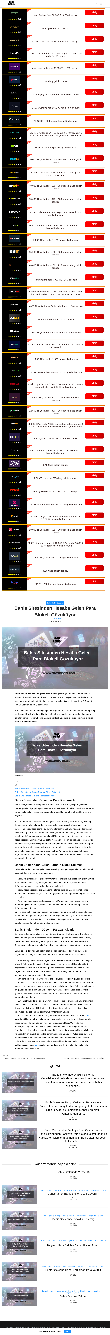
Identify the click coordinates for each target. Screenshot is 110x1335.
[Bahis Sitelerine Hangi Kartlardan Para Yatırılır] (19, 1110)
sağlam (103, 1190)
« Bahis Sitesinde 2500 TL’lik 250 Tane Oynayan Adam (24, 1058)
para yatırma (99, 1240)
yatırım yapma (73, 1242)
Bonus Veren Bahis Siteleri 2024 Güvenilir (73, 1193)
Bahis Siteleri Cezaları (55, 603)
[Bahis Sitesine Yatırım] (19, 1296)
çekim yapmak (62, 1291)
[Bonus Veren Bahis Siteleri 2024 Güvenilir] (19, 1194)
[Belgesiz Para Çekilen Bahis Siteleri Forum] (19, 1245)
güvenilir (73, 1190)
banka (43, 1266)
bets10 (50, 1266)
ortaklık (71, 1215)
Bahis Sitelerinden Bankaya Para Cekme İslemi (73, 1130)
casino (88, 1015)
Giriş (94, 12)
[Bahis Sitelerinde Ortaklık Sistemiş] (19, 1082)
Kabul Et (67, 1331)
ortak (64, 1215)
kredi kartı (71, 1266)
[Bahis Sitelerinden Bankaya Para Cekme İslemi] (19, 1138)
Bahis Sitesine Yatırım (73, 1296)
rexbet (102, 1266)
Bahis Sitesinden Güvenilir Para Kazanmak (34, 788)
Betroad (41, 1190)
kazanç (57, 1215)
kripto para (81, 1266)
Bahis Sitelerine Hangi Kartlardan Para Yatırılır (73, 1102)
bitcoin (58, 1266)
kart (64, 1266)
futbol (66, 1190)
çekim (52, 1291)
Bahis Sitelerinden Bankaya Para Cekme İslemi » (85, 1058)
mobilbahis (95, 1190)
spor (101, 1215)
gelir (50, 1215)
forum (80, 1240)
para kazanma (81, 1215)
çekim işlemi (62, 1240)
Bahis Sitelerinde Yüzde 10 (73, 1172)
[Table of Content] (55, 781)
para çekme (88, 1240)
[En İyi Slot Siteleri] (12, 3)
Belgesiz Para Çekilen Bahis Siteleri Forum (73, 1245)
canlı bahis (57, 1190)
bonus (49, 1190)
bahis (37, 1045)
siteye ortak (93, 1215)
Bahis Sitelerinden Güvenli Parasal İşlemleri (35, 796)
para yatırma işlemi (94, 1291)
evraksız (72, 1240)
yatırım (76, 1293)
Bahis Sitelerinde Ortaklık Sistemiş (73, 1074)
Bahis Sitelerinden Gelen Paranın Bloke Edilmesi (37, 792)
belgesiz (42, 1240)
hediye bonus (83, 1190)
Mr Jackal (58, 619)
